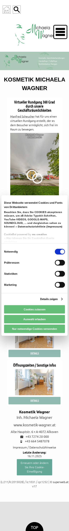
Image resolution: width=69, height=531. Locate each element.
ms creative (39, 234)
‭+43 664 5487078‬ (37, 441)
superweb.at (60, 482)
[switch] (60, 262)
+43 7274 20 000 (37, 436)
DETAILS (34, 353)
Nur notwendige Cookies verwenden (34, 328)
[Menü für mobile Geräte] (60, 32)
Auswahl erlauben (34, 319)
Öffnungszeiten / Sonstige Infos (34, 365)
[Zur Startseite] (7, 10)
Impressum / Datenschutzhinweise (34, 447)
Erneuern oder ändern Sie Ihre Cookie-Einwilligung (34, 467)
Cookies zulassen (34, 309)
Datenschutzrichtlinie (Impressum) (40, 226)
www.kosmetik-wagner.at (35, 425)
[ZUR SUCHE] (17, 10)
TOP (34, 527)
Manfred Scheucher (22, 116)
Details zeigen (49, 299)
